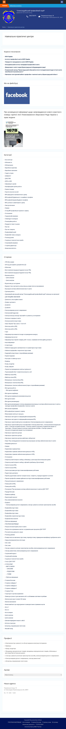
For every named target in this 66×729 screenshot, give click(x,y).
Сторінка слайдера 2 (11, 585)
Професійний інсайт (10, 232)
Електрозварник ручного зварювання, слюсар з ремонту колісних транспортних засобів (31, 504)
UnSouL (40, 720)
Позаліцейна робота (11, 221)
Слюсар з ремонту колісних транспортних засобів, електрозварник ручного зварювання (30, 548)
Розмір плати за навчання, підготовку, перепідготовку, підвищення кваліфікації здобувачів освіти (33, 537)
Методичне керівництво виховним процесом (18, 396)
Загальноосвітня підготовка (13, 321)
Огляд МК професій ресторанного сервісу (17, 210)
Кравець (7, 361)
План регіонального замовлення (14, 481)
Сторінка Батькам (10, 580)
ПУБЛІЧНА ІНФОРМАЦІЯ (11, 524)
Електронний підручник (11, 313)
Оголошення (8, 213)
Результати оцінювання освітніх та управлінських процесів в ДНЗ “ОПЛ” (25, 529)
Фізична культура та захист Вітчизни (15, 599)
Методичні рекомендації (12, 401)
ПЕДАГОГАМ (10, 571)
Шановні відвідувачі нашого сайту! (15, 620)
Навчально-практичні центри (13, 433)
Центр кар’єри (10, 277)
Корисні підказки (10, 356)
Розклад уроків (9, 237)
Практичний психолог (11, 497)
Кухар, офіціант (9, 366)
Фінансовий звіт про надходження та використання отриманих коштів (25, 604)
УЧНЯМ (9, 574)
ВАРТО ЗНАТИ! (10, 566)
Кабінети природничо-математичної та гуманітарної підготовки (23, 347)
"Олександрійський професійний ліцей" (30, 11)
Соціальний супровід (11, 556)
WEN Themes (37, 726)
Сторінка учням (46, 722)
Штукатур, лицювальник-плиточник (15, 626)
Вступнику (55, 722)
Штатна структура (10, 623)
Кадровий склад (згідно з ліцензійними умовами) (19, 353)
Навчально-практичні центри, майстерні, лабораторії (20, 438)
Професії (7, 502)
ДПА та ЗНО (8, 181)
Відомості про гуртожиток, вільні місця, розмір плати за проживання (24, 286)
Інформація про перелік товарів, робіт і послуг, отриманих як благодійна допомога (28, 339)
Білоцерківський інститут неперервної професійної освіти (22, 64)
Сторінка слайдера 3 (11, 588)
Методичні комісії (10, 398)
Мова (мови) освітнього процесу (14, 414)
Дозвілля (7, 305)
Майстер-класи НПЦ (10, 374)
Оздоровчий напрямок (11, 216)
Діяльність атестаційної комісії (14, 299)
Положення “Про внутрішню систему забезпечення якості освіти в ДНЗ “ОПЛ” (27, 489)
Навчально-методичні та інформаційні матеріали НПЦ (20, 416)
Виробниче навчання (11, 170)
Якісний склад (9, 628)
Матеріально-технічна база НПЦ (14, 380)
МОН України (9, 56)
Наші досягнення (10, 205)
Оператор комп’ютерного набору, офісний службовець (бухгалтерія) (24, 462)
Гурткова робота (9, 291)
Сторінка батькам (36, 722)
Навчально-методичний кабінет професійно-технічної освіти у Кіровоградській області (31, 74)
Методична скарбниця (11, 393)
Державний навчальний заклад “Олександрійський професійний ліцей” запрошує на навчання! (32, 294)
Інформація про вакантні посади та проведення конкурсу (21, 334)
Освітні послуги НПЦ (10, 465)
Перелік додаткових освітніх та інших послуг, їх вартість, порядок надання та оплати (29, 475)
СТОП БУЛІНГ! (9, 564)
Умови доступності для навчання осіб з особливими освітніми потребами (26, 596)
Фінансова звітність (10, 248)
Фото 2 (7, 609)
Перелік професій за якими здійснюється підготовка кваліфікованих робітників (27, 478)
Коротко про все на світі (12, 192)
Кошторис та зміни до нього (13, 358)
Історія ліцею (8, 345)
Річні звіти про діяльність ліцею (14, 532)
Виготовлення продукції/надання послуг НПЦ (18, 270)
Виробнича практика (11, 167)
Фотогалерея (9, 612)
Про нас (7, 226)
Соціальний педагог (10, 553)
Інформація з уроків (10, 184)
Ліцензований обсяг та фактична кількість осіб (18, 372)
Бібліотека (8, 267)
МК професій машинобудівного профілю (16, 200)
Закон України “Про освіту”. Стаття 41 (15, 323)
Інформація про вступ (11, 337)
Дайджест (8, 176)
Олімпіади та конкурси (11, 218)
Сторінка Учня (9, 591)
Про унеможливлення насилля (13, 500)
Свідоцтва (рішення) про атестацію (15, 540)
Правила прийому (10, 494)
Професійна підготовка (11, 508)
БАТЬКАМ (10, 568)
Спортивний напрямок (11, 243)
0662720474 (32, 15)
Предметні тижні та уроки (12, 224)
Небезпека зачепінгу (16, 5)
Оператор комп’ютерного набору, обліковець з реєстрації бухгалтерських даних (28, 459)
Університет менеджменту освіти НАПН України (19, 62)
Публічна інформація (11, 521)
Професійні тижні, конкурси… (13, 235)
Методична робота (10, 388)
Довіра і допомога (10, 302)
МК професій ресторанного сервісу (15, 411)
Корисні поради (9, 189)
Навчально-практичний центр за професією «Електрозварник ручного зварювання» (29, 422)
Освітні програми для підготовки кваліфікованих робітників (22, 470)
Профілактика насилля (11, 518)
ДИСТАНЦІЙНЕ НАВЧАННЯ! (12, 297)
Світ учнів (8, 542)
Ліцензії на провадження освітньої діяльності (18, 369)
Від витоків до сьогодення (12, 283)
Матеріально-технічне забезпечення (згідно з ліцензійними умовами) (25, 385)
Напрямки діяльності (11, 443)
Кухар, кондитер (9, 364)
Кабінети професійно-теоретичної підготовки (18, 350)
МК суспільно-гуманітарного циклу (15, 202)
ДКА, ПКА (8, 178)
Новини (7, 208)
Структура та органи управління (14, 593)
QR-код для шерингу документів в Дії (15, 264)
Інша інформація (9, 342)
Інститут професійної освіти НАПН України (17, 59)
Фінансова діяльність (29, 724)
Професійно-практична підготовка (15, 516)
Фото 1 (7, 607)
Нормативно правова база (12, 449)
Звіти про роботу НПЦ (11, 326)
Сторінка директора (10, 245)
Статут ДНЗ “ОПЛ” (10, 561)
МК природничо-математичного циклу (16, 194)
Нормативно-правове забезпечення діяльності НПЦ (20, 451)
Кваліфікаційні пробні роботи (13, 186)
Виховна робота (9, 275)
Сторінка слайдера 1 (11, 583)
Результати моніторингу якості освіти (15, 526)
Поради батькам (9, 492)
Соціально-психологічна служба (14, 240)
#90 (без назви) (9, 262)
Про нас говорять (10, 229)
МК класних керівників (11, 408)
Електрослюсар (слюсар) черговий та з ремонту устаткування (22, 315)
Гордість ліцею (9, 173)
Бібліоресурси (9, 165)
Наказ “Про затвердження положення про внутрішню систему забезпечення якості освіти (30, 441)
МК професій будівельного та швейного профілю (19, 197)
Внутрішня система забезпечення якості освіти (18, 289)
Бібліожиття (8, 162)
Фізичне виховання (10, 601)
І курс (6, 331)
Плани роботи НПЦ (10, 483)
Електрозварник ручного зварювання (15, 310)
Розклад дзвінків (10, 534)
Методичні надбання (12, 390)
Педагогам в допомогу (11, 473)
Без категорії (8, 159)
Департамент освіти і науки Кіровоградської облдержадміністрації (25, 67)
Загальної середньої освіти (13, 318)
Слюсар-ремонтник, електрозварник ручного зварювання (21, 551)
